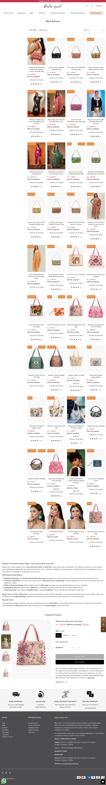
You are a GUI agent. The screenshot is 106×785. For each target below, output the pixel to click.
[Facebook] (2, 773)
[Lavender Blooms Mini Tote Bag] (36, 308)
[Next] (75, 1)
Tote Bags (5, 732)
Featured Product (53, 615)
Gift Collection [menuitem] (96, 13)
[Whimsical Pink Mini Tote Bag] (96, 515)
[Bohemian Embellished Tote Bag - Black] (76, 409)
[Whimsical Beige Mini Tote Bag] (76, 308)
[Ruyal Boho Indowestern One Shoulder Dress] (56, 155)
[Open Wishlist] (103, 782)
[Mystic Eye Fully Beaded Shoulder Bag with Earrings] (96, 103)
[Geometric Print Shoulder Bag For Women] (76, 206)
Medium (66, 635)
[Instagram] (6, 773)
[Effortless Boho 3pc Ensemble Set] (36, 155)
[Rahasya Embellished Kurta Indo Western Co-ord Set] (36, 103)
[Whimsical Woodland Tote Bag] (56, 409)
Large (74, 635)
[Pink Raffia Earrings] (56, 515)
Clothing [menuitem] (42, 13)
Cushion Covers (7, 737)
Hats (3, 723)
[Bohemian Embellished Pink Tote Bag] (96, 308)
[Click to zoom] (48, 622)
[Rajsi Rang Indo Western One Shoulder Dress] (56, 103)
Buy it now (79, 662)
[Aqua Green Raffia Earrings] (36, 515)
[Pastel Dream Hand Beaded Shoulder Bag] (56, 206)
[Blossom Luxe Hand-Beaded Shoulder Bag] (76, 155)
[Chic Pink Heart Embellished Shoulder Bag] (76, 103)
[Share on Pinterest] (103, 629)
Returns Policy (33, 730)
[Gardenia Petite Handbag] (36, 462)
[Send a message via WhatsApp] (4, 781)
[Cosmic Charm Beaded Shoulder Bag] (56, 51)
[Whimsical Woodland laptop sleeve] (36, 409)
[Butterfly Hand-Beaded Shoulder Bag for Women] (96, 155)
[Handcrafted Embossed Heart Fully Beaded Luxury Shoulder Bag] (36, 51)
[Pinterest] (10, 773)
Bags (3, 725)
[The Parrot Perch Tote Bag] (76, 258)
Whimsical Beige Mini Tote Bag (69, 621)
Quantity (59, 648)
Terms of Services (34, 725)
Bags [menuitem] (31, 13)
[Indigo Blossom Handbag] (96, 409)
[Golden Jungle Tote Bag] (76, 359)
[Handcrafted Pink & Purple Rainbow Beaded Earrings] (76, 462)
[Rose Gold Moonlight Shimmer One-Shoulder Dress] (36, 258)
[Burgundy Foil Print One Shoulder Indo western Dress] (96, 206)
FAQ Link (31, 732)
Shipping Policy (33, 728)
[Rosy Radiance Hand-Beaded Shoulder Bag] (56, 258)
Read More (91, 678)
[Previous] (31, 1)
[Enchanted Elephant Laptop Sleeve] (96, 359)
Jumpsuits (5, 735)
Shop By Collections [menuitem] (77, 13)
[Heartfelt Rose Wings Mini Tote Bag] (96, 258)
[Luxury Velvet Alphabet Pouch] (96, 462)
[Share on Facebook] (103, 619)
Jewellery (5, 730)
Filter (31, 30)
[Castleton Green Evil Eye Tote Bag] (36, 359)
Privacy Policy (33, 723)
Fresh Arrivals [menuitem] (9, 13)
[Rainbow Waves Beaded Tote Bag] (56, 359)
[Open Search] (86, 6)
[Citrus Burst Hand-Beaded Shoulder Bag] (76, 51)
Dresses (4, 728)
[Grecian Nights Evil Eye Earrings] (76, 515)
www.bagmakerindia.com (69, 764)
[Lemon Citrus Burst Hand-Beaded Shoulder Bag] (36, 206)
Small (58, 635)
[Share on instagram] (103, 624)
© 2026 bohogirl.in (7, 779)
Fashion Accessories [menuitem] (58, 13)
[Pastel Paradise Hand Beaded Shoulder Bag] (96, 51)
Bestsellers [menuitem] (22, 13)
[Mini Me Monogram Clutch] (56, 308)
